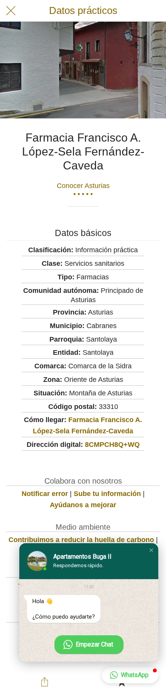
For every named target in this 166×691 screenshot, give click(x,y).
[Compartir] (45, 681)
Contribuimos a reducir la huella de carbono (81, 540)
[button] (151, 550)
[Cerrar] (10, 10)
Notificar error (45, 494)
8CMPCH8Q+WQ (112, 444)
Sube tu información (107, 494)
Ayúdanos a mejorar (83, 505)
